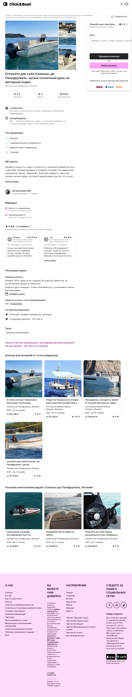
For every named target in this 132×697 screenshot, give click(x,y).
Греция (69, 592)
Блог (7, 635)
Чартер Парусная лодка (77, 618)
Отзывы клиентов (51, 674)
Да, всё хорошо (13, 345)
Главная (8, 15)
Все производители (75, 636)
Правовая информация (15, 614)
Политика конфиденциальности (19, 605)
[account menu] (126, 4)
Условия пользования (14, 611)
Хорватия (70, 595)
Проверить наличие (109, 56)
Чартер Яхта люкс (74, 632)
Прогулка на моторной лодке (35, 15)
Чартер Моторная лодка (77, 621)
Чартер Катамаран (74, 624)
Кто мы (8, 595)
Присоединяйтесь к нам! (16, 620)
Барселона (71, 602)
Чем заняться (18, 15)
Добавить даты (17, 294)
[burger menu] (121, 4)
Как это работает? (13, 599)
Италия (69, 599)
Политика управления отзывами (19, 632)
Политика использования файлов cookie (23, 608)
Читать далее (12, 181)
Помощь (9, 592)
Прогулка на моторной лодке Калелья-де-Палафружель (70, 15)
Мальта (69, 611)
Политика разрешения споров (18, 629)
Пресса (8, 602)
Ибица (69, 605)
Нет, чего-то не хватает (36, 345)
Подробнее (16, 303)
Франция (70, 608)
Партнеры (9, 617)
